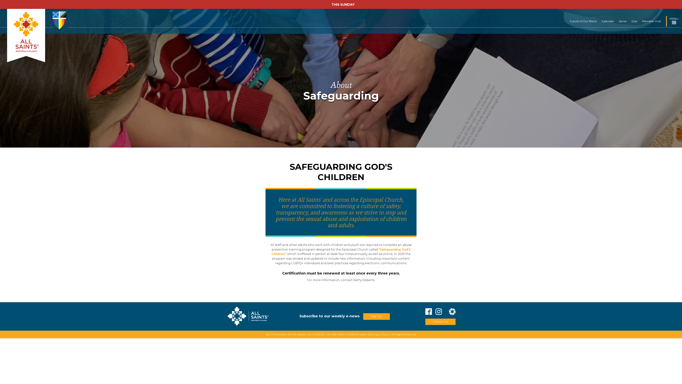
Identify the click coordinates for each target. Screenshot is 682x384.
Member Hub (651, 21)
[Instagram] (438, 312)
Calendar (608, 21)
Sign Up (376, 316)
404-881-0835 (335, 334)
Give (634, 21)
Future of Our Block (583, 21)
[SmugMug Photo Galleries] (452, 312)
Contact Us (440, 321)
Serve (623, 21)
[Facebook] (428, 312)
